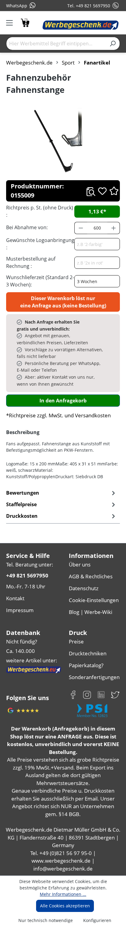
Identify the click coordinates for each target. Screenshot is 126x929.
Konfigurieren (97, 920)
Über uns (80, 564)
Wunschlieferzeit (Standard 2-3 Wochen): (40, 281)
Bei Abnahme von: (27, 227)
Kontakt (15, 598)
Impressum (20, 610)
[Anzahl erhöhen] (113, 228)
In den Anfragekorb (63, 400)
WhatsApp (16, 6)
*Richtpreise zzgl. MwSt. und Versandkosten (58, 415)
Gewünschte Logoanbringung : (40, 244)
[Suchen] (113, 43)
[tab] (61, 504)
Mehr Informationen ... (63, 894)
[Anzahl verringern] (80, 228)
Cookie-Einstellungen (94, 600)
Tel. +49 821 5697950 (88, 6)
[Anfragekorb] (25, 22)
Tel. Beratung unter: (29, 564)
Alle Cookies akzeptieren (65, 906)
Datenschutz (83, 588)
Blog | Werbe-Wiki (90, 611)
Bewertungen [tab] (22, 492)
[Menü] (11, 23)
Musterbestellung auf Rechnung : (30, 262)
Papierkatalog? (86, 665)
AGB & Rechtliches (91, 576)
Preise (76, 641)
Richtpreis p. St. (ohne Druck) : (39, 211)
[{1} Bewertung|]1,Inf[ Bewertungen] (113, 190)
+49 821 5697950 (27, 575)
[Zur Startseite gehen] (80, 25)
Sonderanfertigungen (94, 677)
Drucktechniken (87, 653)
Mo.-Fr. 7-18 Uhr (25, 586)
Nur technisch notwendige (45, 920)
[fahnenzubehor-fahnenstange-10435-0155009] (62, 141)
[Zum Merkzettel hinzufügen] (102, 191)
